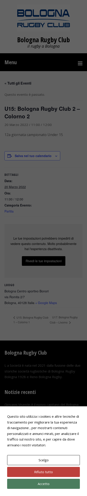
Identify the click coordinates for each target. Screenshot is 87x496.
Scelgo (44, 460)
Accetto (44, 483)
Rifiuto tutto (43, 472)
